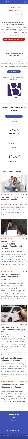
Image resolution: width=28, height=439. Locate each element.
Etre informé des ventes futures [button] (13, 116)
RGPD (14, 417)
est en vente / (14, 14)
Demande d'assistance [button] (13, 71)
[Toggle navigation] (25, 2)
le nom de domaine (14, 7)
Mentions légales (14, 415)
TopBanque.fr (21, 261)
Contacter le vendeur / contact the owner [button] (13, 39)
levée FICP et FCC (5, 344)
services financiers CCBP (20, 209)
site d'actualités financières (14, 398)
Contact (14, 420)
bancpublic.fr (14, 11)
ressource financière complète (16, 371)
